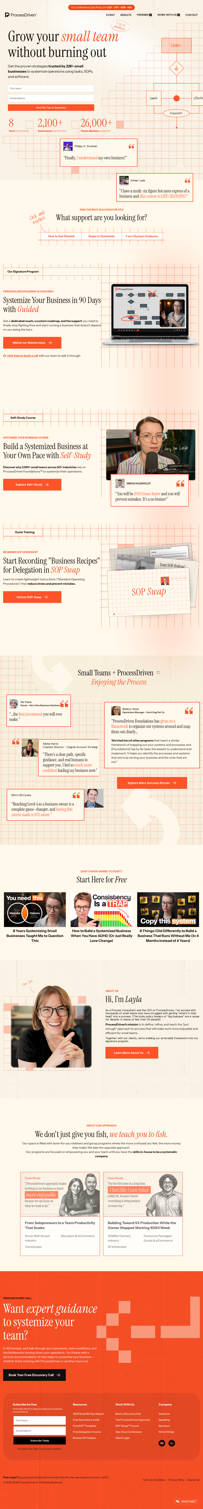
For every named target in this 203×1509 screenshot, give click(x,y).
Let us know (25, 1477)
